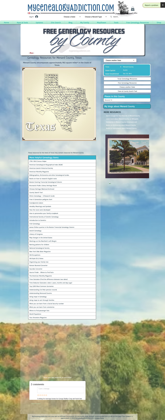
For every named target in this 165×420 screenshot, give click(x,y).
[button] (152, 5)
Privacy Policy (99, 416)
